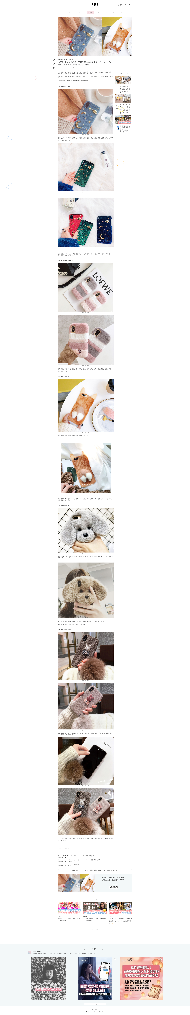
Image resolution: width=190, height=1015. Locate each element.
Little (66, 59)
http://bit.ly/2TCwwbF (66, 857)
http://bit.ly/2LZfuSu (65, 861)
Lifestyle (98, 12)
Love (114, 12)
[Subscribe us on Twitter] (127, 4)
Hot (75, 12)
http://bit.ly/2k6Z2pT (65, 865)
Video (121, 12)
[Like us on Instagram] (120, 4)
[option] (69, 911)
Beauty (81, 12)
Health (107, 12)
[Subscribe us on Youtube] (123, 4)
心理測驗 (85, 916)
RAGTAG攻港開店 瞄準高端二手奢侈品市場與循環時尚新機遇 (73, 80)
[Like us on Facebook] (118, 4)
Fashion (90, 12)
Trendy (71, 59)
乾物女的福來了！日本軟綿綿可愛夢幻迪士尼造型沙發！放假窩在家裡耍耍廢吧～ (95, 870)
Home (68, 12)
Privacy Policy (95, 1009)
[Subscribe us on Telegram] (125, 4)
